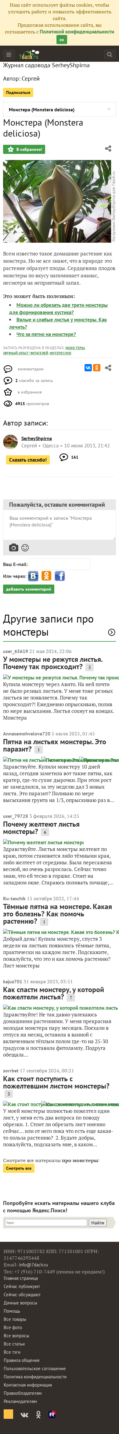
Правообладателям (23, 1393)
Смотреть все (18, 1168)
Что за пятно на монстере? (46, 334)
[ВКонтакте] (88, 367)
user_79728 (15, 816)
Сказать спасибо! (28, 460)
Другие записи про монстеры (48, 625)
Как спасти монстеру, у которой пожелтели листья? (53, 993)
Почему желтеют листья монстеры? (41, 827)
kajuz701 (12, 981)
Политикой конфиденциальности (77, 31)
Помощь (12, 1311)
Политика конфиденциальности (35, 1377)
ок (62, 39)
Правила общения (21, 1360)
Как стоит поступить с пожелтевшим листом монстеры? (56, 1082)
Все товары (15, 1319)
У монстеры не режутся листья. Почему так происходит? (52, 663)
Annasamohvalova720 (26, 734)
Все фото (13, 1327)
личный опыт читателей (25, 353)
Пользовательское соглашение (35, 1368)
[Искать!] (109, 54)
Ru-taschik (14, 898)
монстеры (75, 347)
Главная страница (21, 1278)
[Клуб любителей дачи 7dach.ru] (29, 54)
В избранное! (28, 149)
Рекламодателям (20, 1401)
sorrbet (11, 1071)
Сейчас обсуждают (22, 1294)
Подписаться (18, 92)
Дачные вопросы (20, 1303)
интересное (60, 353)
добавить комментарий (28, 589)
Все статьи (14, 1344)
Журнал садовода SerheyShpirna (46, 65)
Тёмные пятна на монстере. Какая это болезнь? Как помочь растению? (57, 914)
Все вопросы (16, 1336)
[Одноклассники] (96, 367)
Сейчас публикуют (22, 1286)
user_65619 (15, 651)
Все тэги (12, 1352)
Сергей (31, 78)
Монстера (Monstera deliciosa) (41, 109)
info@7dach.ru (33, 1265)
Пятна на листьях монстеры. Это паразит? (54, 745)
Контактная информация (28, 1385)
